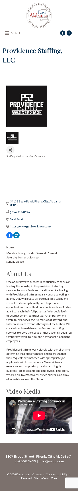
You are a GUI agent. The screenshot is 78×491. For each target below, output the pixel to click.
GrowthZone (49, 478)
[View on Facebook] (9, 237)
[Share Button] (10, 150)
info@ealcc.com (51, 461)
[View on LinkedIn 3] (16, 237)
